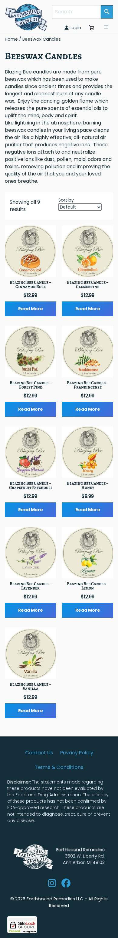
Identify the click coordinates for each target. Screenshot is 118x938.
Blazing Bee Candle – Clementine (88, 284)
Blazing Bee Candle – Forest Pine (30, 385)
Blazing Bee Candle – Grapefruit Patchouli (30, 485)
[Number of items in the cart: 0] (91, 28)
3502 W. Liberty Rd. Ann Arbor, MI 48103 (80, 856)
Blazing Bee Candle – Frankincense (88, 385)
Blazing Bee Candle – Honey (88, 485)
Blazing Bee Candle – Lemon (88, 586)
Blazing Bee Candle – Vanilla (30, 686)
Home (11, 39)
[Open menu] (106, 27)
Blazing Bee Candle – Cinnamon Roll (30, 284)
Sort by (66, 200)
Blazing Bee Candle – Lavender (30, 586)
